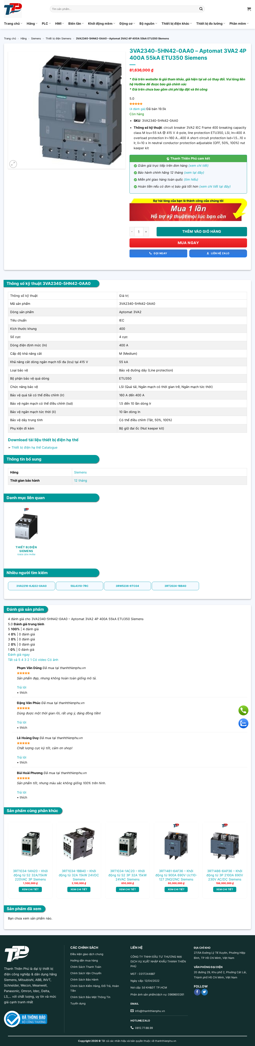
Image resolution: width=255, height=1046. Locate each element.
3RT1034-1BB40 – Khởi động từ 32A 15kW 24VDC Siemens (79, 875)
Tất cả (12, 660)
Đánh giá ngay (19, 654)
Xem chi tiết (30, 889)
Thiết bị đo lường (209, 23)
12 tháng (80, 480)
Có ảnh (52, 660)
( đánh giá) (137, 109)
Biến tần (74, 23)
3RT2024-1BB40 (175, 585)
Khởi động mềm (100, 23)
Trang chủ (12, 23)
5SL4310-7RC (79, 585)
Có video (39, 660)
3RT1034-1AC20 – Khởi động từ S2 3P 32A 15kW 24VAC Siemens (127, 875)
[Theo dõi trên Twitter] (204, 992)
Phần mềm (238, 23)
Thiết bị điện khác (175, 23)
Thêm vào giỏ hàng (201, 231)
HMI (58, 23)
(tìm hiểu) (191, 179)
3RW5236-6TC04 (127, 585)
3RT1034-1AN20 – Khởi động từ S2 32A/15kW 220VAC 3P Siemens (30, 875)
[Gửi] (201, 9)
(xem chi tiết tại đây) (215, 186)
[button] (13, 164)
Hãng (31, 23)
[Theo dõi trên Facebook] (197, 992)
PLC (45, 23)
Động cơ (126, 23)
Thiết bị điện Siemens (58, 38)
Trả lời (21, 687)
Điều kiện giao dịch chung (86, 954)
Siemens (36, 38)
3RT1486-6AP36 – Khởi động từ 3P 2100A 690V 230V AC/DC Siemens (224, 875)
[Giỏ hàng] (249, 9)
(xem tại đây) (194, 172)
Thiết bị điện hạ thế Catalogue (34, 447)
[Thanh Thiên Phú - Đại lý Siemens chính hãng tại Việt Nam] (24, 9)
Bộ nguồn (146, 23)
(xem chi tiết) (198, 166)
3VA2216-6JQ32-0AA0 (31, 585)
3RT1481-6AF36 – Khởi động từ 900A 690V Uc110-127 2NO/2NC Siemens (176, 875)
